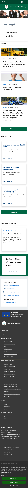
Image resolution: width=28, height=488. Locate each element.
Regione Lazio (6, 2)
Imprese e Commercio (9, 371)
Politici (5, 351)
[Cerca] (25, 7)
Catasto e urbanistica (9, 374)
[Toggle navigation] (3, 7)
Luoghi (5, 416)
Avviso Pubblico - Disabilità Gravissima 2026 (12, 88)
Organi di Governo (8, 341)
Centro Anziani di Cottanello (12, 234)
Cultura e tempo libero (9, 366)
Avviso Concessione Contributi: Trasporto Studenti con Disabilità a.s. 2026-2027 (14, 64)
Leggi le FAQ (7, 452)
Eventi (5, 418)
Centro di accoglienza (9, 230)
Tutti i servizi (14, 212)
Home (5, 24)
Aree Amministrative (9, 344)
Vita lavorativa (7, 369)
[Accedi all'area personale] (21, 2)
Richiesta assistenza (9, 455)
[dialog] (14, 474)
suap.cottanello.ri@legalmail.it (12, 434)
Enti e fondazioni (8, 349)
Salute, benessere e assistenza (12, 394)
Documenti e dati (8, 356)
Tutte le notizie (14, 129)
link (6, 475)
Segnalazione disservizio (10, 450)
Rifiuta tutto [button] (14, 482)
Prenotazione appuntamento (11, 447)
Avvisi (4, 58)
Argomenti (12, 24)
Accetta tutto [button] (14, 478)
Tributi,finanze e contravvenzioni (12, 389)
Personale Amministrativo (10, 354)
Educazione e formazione (10, 384)
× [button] (26, 463)
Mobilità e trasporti (9, 376)
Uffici (5, 346)
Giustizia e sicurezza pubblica (11, 386)
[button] (14, 485)
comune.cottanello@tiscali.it (12, 436)
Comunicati (7, 406)
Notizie (5, 107)
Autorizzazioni (7, 396)
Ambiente (6, 391)
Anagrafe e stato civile (9, 364)
